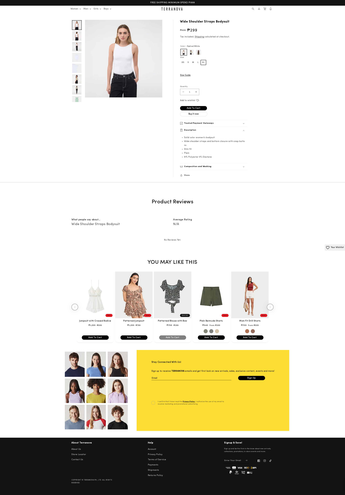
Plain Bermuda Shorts (211, 321)
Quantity (184, 86)
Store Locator (78, 454)
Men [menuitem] (85, 9)
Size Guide (185, 75)
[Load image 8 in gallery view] (77, 90)
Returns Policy (155, 475)
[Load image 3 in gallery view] (77, 46)
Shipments (153, 470)
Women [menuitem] (74, 9)
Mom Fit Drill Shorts (250, 321)
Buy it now (194, 114)
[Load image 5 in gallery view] (77, 68)
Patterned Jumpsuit (133, 321)
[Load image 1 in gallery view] (77, 25)
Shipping (199, 37)
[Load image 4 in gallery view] (77, 57)
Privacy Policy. (189, 401)
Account (152, 449)
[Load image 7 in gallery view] (77, 79)
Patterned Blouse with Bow (172, 321)
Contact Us (77, 460)
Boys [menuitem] (106, 9)
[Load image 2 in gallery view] (77, 36)
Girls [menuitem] (96, 9)
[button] (253, 9)
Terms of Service (157, 460)
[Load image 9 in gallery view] (77, 100)
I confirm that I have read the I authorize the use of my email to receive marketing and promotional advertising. (191, 403)
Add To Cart (95, 337)
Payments (153, 465)
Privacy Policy (155, 454)
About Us (76, 449)
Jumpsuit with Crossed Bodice (95, 321)
